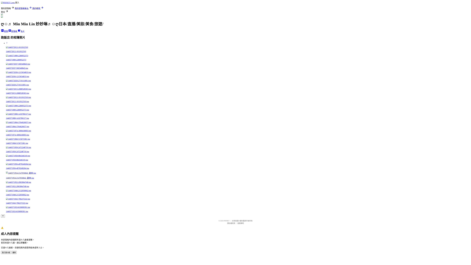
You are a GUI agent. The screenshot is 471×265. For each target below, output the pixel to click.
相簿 (6, 31)
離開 (14, 252)
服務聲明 (240, 223)
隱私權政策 (231, 223)
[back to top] (3, 216)
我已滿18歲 (6, 252)
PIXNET (226, 221)
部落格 (14, 31)
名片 (23, 31)
